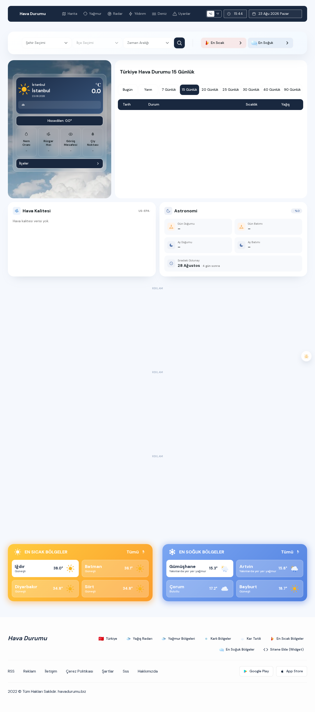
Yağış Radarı (142, 638)
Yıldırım (140, 13)
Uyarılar (184, 13)
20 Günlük (210, 89)
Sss (126, 671)
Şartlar (108, 671)
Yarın (148, 89)
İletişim (51, 671)
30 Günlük (251, 89)
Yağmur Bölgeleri (181, 638)
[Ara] (179, 42)
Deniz (162, 13)
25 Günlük (230, 89)
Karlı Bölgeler (221, 638)
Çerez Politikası (79, 671)
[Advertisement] (157, 325)
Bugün (128, 89)
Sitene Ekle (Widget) (287, 649)
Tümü (132, 552)
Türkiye (107, 639)
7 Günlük (169, 89)
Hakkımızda (148, 671)
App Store (294, 671)
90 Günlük (292, 89)
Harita (72, 13)
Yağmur (95, 13)
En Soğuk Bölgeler (240, 649)
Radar (118, 13)
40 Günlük (271, 89)
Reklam (29, 671)
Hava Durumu (33, 13)
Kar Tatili (254, 638)
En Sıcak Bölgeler (290, 638)
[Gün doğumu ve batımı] (306, 356)
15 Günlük (189, 89)
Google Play (259, 671)
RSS (11, 671)
